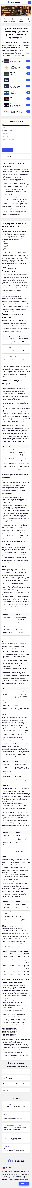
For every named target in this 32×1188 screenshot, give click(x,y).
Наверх (23, 1183)
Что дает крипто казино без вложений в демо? (15, 1083)
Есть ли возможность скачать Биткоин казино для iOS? (15, 1089)
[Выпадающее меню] (29, 2)
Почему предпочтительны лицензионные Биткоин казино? (14, 1077)
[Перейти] (28, 61)
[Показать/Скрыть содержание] (29, 156)
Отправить (8, 149)
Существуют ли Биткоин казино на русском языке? (15, 1071)
